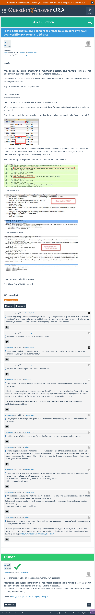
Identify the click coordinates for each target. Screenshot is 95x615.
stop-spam (13, 300)
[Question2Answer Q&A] (36, 10)
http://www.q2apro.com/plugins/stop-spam (37, 534)
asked (6, 52)
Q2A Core (22, 52)
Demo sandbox (20, 613)
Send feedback (7, 613)
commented (9, 313)
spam (6, 300)
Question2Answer (65, 613)
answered (7, 572)
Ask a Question (43, 22)
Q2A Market (88, 613)
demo (57, 3)
